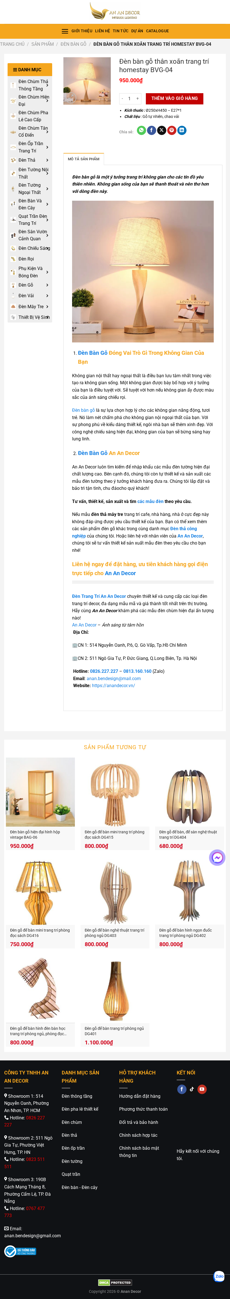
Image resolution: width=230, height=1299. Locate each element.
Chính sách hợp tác (138, 1135)
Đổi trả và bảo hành (138, 1122)
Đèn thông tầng (77, 1096)
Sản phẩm (42, 44)
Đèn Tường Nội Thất (34, 173)
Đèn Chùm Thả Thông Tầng (33, 85)
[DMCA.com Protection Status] (115, 1282)
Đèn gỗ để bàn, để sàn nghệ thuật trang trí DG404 (188, 835)
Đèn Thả (27, 160)
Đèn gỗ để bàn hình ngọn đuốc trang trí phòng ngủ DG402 (185, 933)
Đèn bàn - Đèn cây (80, 1187)
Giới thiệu (82, 31)
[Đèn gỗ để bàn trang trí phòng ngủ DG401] (115, 988)
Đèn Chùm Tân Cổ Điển (33, 131)
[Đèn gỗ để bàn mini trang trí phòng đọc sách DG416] (40, 890)
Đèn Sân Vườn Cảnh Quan (33, 235)
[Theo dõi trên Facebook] (182, 1089)
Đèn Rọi (26, 259)
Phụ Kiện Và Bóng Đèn (31, 272)
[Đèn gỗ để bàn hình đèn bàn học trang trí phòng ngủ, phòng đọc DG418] (40, 988)
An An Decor (120, 573)
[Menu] (65, 31)
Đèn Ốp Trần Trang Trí (31, 147)
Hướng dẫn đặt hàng (139, 1096)
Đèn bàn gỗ (83, 410)
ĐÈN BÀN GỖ (73, 44)
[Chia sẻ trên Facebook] (151, 130)
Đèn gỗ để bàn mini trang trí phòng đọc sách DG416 (40, 933)
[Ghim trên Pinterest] (171, 130)
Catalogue (157, 31)
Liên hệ (102, 31)
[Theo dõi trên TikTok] (192, 1089)
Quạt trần (71, 1174)
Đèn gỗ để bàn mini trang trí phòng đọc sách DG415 (114, 835)
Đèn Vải (26, 295)
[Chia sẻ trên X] (161, 130)
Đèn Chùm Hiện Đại (34, 100)
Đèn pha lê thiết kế (80, 1109)
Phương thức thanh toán (143, 1109)
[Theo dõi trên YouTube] (202, 1089)
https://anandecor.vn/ (113, 685)
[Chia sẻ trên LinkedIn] (182, 130)
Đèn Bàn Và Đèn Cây (30, 204)
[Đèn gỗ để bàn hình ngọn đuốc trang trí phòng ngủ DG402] (189, 890)
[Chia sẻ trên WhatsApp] (141, 130)
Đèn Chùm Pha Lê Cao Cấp (33, 116)
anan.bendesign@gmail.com (32, 1235)
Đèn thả (69, 1135)
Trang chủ (12, 44)
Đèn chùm (72, 1122)
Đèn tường (72, 1161)
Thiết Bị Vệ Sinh (34, 317)
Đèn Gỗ (26, 285)
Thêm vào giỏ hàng (174, 98)
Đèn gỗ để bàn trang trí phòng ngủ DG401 (114, 1031)
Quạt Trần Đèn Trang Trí (33, 220)
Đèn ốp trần (73, 1148)
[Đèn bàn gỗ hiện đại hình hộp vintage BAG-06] (40, 792)
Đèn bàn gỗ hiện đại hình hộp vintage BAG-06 (35, 835)
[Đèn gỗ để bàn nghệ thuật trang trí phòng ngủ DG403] (115, 890)
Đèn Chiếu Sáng (34, 248)
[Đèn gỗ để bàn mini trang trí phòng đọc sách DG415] (115, 792)
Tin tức (120, 31)
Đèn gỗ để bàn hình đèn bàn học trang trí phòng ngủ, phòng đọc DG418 (37, 1031)
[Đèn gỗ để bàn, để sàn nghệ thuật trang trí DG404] (189, 792)
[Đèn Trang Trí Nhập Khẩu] (115, 12)
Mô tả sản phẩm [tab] (84, 159)
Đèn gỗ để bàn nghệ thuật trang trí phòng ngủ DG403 (114, 933)
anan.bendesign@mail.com (114, 678)
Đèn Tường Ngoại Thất (30, 188)
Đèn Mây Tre (31, 306)
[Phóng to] (70, 97)
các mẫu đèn (150, 501)
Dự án (137, 31)
